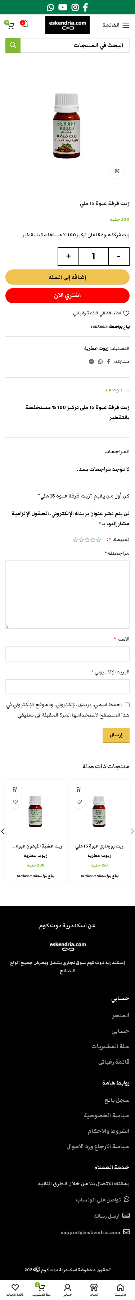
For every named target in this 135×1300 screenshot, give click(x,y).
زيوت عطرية (96, 348)
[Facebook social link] (85, 7)
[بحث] (13, 45)
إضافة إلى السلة (67, 277)
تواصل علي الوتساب (98, 1200)
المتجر (121, 1015)
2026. (67, 1270)
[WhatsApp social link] (50, 7)
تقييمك (119, 539)
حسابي (121, 1031)
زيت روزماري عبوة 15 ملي (99, 846)
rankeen (99, 326)
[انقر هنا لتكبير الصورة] (117, 171)
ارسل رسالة (107, 1216)
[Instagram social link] (75, 7)
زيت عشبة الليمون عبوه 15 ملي (32, 846)
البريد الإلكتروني (110, 672)
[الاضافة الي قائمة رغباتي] (79, 802)
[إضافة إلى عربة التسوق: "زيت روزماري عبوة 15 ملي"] (79, 789)
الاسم (122, 639)
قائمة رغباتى (114, 1062)
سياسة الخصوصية (107, 1115)
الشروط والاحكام (108, 1131)
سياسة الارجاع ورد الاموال (98, 1146)
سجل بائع (117, 1100)
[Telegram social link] (91, 361)
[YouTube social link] (62, 7)
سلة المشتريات (110, 1046)
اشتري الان (67, 295)
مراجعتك (117, 553)
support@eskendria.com (90, 1233)
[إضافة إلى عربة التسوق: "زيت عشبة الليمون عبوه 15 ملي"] (15, 789)
